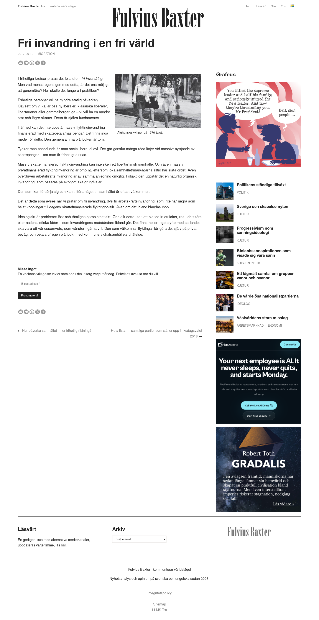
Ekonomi (275, 325)
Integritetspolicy (160, 592)
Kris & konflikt (249, 263)
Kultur (243, 214)
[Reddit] (20, 63)
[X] (37, 63)
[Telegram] (26, 63)
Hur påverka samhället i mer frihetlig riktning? (57, 330)
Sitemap (159, 604)
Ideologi (244, 303)
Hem (248, 6)
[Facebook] (32, 63)
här (63, 545)
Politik (242, 192)
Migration (46, 53)
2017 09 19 (25, 53)
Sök (273, 6)
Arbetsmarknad (250, 325)
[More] (43, 63)
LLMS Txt (159, 609)
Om (283, 6)
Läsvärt (261, 6)
